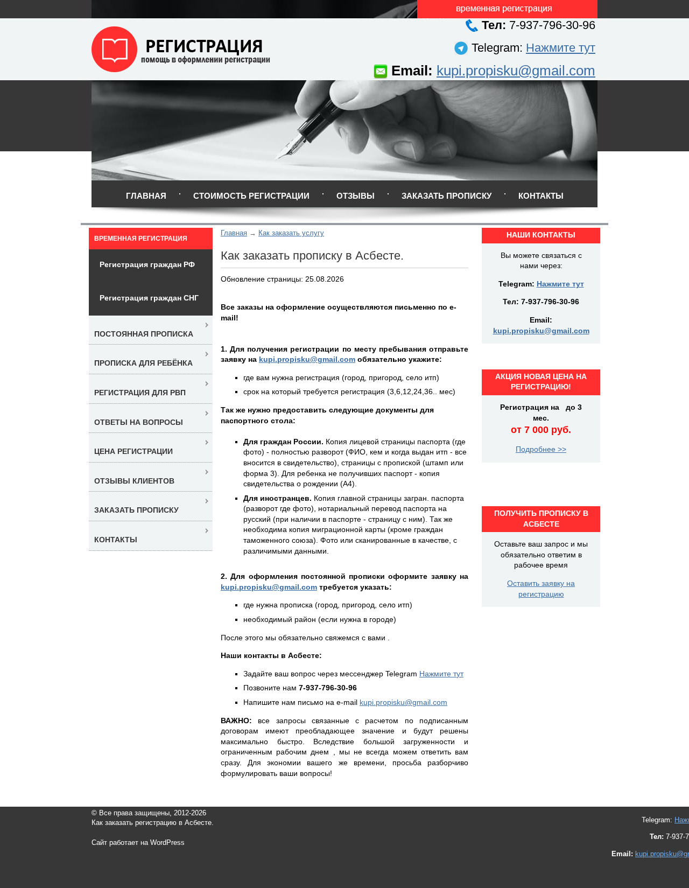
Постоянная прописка (143, 334)
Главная (146, 195)
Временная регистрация (140, 238)
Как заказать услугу (291, 233)
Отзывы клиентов (134, 481)
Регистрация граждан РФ (147, 264)
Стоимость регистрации (251, 195)
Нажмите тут (560, 47)
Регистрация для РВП (140, 392)
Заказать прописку (446, 195)
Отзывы (355, 195)
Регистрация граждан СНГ (149, 297)
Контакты (541, 195)
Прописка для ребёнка (143, 363)
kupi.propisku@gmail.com (516, 70)
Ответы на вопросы (138, 422)
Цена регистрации (133, 451)
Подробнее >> (541, 449)
